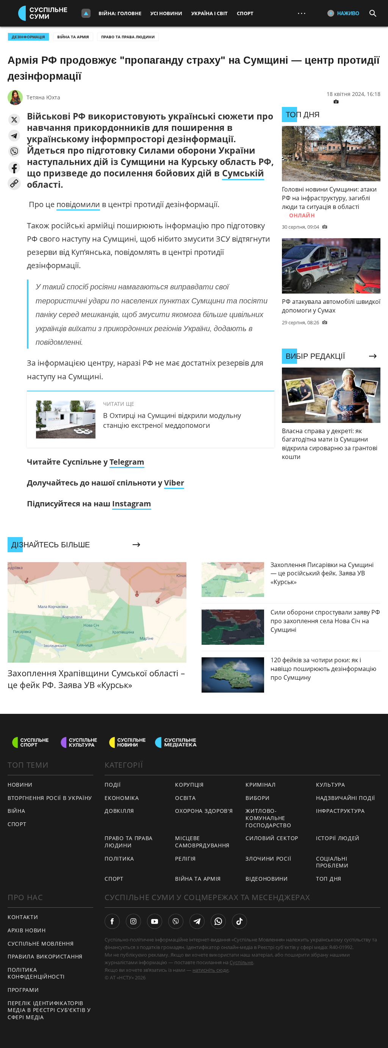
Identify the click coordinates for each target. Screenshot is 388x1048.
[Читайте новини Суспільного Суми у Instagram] (133, 921)
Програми (23, 989)
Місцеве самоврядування (202, 841)
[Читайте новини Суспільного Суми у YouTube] (154, 921)
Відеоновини (267, 878)
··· (301, 13)
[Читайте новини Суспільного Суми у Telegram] (197, 921)
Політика (119, 858)
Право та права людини (128, 36)
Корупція (189, 784)
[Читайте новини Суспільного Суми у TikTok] (239, 921)
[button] (14, 119)
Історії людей (338, 838)
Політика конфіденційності (36, 973)
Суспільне (241, 962)
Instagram (131, 503)
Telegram (127, 462)
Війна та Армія (73, 36)
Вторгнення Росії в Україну (50, 797)
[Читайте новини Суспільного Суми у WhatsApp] (218, 921)
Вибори (257, 797)
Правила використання (45, 956)
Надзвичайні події (345, 797)
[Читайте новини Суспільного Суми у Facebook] (112, 921)
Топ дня (328, 878)
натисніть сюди (210, 969)
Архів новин (27, 930)
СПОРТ (17, 824)
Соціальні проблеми (332, 862)
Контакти (23, 917)
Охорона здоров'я (204, 810)
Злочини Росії (268, 858)
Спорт (245, 13)
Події (113, 784)
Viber (174, 483)
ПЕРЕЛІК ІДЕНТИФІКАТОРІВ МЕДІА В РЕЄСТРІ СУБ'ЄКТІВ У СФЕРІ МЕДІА (49, 1010)
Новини (20, 784)
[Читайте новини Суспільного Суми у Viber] (175, 921)
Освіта (185, 797)
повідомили (78, 204)
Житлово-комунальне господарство (268, 817)
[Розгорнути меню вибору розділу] (86, 13)
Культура (330, 784)
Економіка (122, 797)
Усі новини (166, 13)
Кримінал (261, 784)
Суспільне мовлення (41, 943)
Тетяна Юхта (43, 97)
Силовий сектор (272, 838)
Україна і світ (209, 13)
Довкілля (119, 810)
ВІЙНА (16, 810)
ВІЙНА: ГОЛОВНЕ (120, 13)
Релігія (185, 858)
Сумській (243, 173)
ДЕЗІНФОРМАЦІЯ (28, 36)
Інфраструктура (340, 810)
